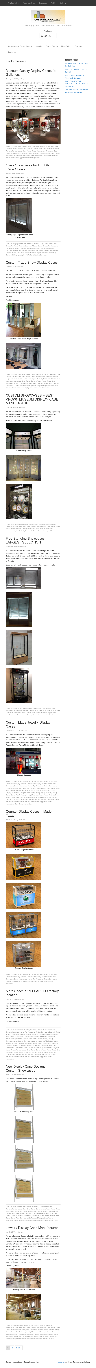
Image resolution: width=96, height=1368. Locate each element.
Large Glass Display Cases (48, 244)
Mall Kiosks (53, 1041)
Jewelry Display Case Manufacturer (32, 1227)
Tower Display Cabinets (29, 381)
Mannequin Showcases (13, 381)
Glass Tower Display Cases (26, 376)
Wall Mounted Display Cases (35, 248)
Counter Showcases (20, 786)
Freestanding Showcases (14, 151)
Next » (18, 1348)
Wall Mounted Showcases (27, 250)
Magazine (61, 1362)
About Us (38, 46)
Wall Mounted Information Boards (26, 799)
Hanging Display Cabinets (30, 153)
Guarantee (43, 3)
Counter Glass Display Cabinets (16, 784)
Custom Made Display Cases (22, 146)
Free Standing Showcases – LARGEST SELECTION (26, 540)
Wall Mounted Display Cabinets (16, 248)
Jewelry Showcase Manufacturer (21, 1339)
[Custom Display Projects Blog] (48, 16)
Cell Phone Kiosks (36, 1030)
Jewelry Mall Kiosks (37, 155)
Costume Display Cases (44, 383)
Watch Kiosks (46, 1054)
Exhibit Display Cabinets (20, 524)
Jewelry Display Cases (21, 710)
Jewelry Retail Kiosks (51, 155)
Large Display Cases (43, 385)
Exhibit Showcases (49, 524)
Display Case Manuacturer (35, 1336)
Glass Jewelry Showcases (45, 151)
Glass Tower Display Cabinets (32, 526)
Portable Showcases (41, 1045)
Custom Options (52, 46)
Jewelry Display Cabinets (22, 155)
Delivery (63, 3)
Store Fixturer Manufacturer (23, 804)
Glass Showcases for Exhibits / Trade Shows (28, 167)
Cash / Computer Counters (21, 1030)
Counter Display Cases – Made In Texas (30, 813)
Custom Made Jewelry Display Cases (28, 724)
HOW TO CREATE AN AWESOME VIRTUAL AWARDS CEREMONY (76, 84)
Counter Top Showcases (35, 786)
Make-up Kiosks (37, 1041)
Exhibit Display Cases (36, 524)
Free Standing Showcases (51, 149)
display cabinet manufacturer (15, 802)
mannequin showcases (41, 388)
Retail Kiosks (10, 1048)
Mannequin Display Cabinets (33, 379)
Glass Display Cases (29, 151)
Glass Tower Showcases (13, 528)
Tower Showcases (41, 713)
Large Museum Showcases (14, 379)
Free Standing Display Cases (33, 149)
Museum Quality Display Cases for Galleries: (31, 72)
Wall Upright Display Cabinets (45, 250)
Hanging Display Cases (46, 153)
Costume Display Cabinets (27, 383)
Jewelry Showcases (12, 158)
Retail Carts (52, 1045)
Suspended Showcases (50, 246)
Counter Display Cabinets (33, 781)
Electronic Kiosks (16, 1034)
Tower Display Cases (44, 381)
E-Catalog (78, 46)
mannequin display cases (25, 388)
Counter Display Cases (49, 781)
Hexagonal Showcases (27, 793)
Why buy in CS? (13, 3)
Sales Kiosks (19, 1048)
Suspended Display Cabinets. (15, 1220)
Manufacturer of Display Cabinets (43, 1339)
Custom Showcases (50, 786)
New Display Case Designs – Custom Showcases (27, 1068)
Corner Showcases (19, 781)
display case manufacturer (33, 802)
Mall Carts (46, 1041)
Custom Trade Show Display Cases (43, 146)
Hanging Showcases (19, 244)
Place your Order (29, 3)
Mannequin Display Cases (51, 379)
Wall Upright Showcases (28, 252)
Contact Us (12, 52)
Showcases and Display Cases (19, 46)
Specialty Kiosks (47, 1048)
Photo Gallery (66, 46)
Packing (53, 3)
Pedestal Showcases (27, 1045)
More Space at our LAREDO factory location (32, 992)
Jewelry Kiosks (40, 376)
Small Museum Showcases (32, 1048)
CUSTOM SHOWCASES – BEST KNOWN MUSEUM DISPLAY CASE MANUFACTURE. (32, 399)
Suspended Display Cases (33, 246)
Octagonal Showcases (13, 1045)
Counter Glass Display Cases (36, 784)
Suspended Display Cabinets (15, 246)
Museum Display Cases (31, 158)
